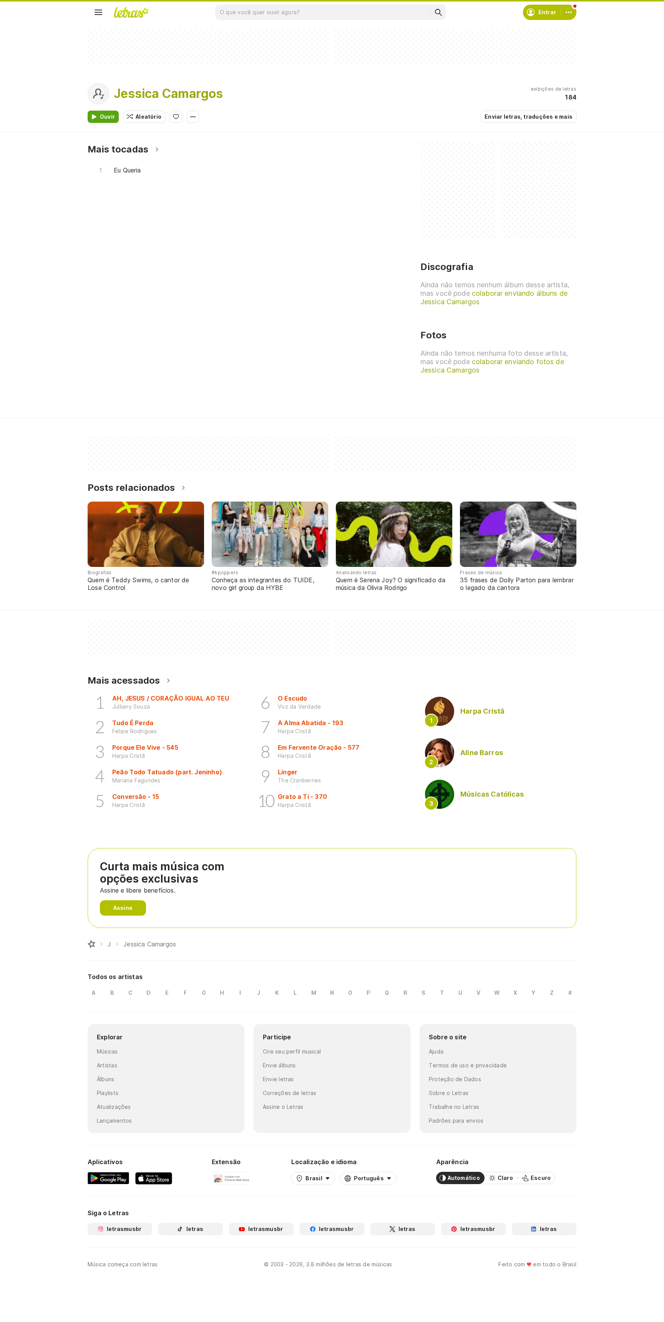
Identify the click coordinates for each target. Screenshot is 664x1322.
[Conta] (568, 12)
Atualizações (114, 1106)
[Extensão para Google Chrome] (232, 1178)
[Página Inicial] (91, 944)
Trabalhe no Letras (454, 1106)
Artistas (107, 1065)
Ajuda (436, 1051)
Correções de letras (289, 1093)
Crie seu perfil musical (292, 1051)
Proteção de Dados (455, 1079)
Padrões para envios (456, 1120)
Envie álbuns (279, 1065)
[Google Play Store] (108, 1178)
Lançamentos (114, 1120)
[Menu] (98, 12)
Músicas (107, 1051)
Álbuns (105, 1079)
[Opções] (193, 117)
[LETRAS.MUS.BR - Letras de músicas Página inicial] (131, 12)
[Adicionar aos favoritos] (176, 117)
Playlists (107, 1093)
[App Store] (153, 1178)
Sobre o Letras (448, 1093)
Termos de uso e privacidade (468, 1065)
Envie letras (278, 1079)
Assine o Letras (283, 1106)
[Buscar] (438, 12)
